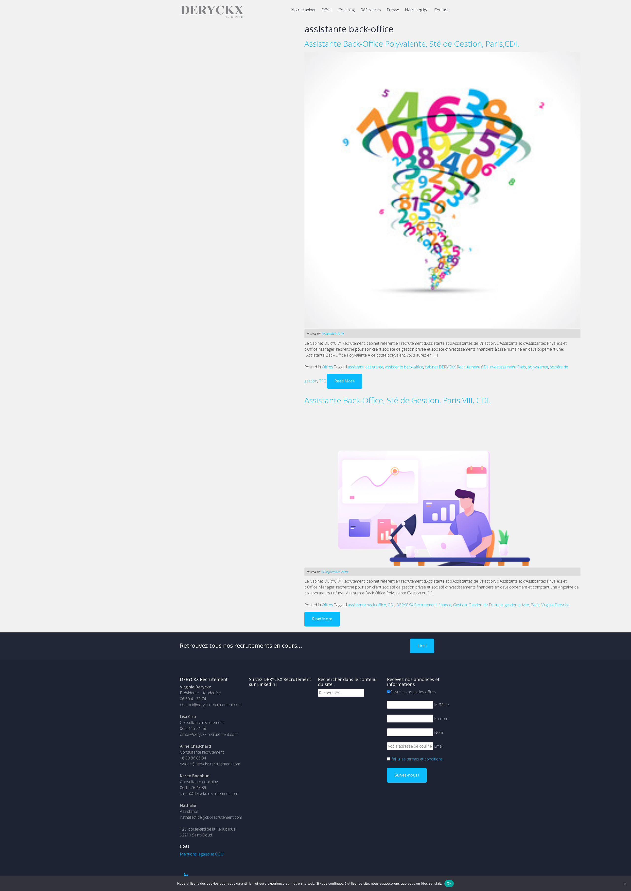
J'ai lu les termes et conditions (417, 759)
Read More (344, 381)
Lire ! (422, 645)
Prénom (441, 718)
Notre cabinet (303, 10)
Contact (441, 10)
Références (371, 10)
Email (438, 746)
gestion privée (517, 604)
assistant (356, 367)
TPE (322, 381)
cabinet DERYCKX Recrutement (452, 367)
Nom (438, 732)
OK (449, 883)
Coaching (346, 10)
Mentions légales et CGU (201, 854)
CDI (484, 367)
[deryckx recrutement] (212, 17)
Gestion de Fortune (486, 604)
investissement (502, 367)
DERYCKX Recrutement (416, 604)
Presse (393, 10)
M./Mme (441, 704)
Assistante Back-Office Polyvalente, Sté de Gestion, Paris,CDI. (411, 43)
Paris (521, 367)
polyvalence (538, 367)
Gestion (460, 604)
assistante (374, 367)
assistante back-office (404, 367)
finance (444, 604)
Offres (327, 10)
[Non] (624, 883)
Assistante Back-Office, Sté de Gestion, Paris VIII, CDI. (397, 400)
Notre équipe (416, 10)
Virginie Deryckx (555, 604)
